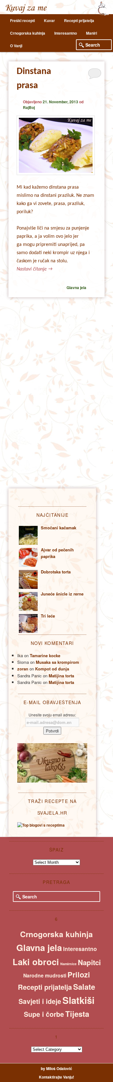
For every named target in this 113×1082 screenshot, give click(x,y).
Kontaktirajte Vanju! (56, 1077)
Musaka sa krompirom (57, 662)
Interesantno (65, 33)
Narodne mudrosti (44, 975)
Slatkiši (78, 1000)
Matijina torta (61, 676)
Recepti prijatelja (79, 20)
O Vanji (16, 45)
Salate (84, 986)
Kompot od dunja (52, 669)
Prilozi (78, 974)
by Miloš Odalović (56, 1068)
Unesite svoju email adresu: (52, 714)
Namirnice (68, 963)
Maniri (91, 33)
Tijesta (77, 1013)
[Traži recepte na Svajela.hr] (41, 825)
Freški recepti (22, 20)
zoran (22, 669)
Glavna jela (76, 287)
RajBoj (29, 107)
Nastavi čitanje (34, 269)
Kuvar (49, 20)
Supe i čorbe (44, 1014)
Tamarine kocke (45, 655)
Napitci (89, 962)
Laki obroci (36, 962)
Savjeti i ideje (40, 1001)
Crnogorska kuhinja (27, 33)
